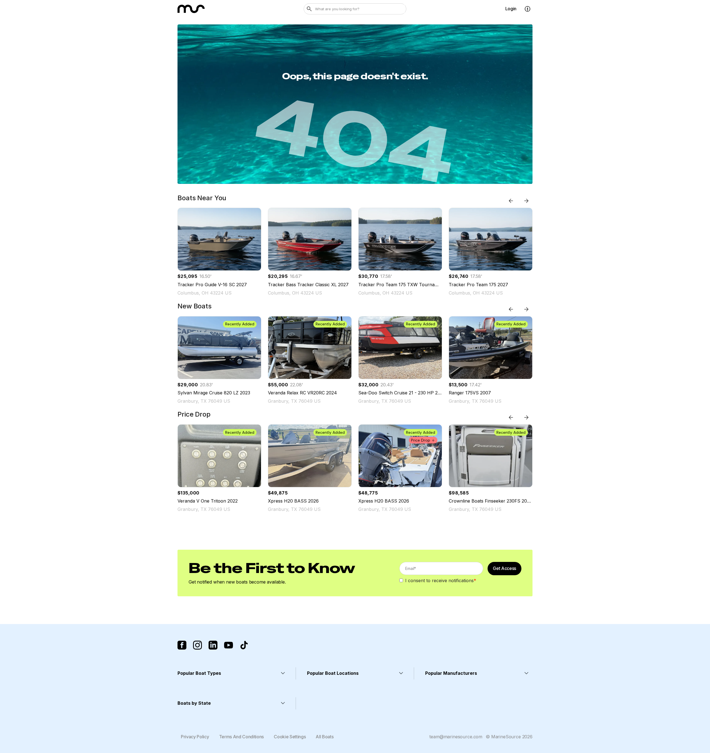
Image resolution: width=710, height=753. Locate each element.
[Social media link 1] (182, 645)
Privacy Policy (195, 736)
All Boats (324, 736)
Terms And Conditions (241, 736)
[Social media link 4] (228, 645)
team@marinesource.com (455, 736)
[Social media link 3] (213, 645)
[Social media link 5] (244, 645)
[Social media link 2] (197, 645)
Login (510, 8)
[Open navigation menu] (527, 9)
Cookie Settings (290, 736)
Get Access (504, 568)
